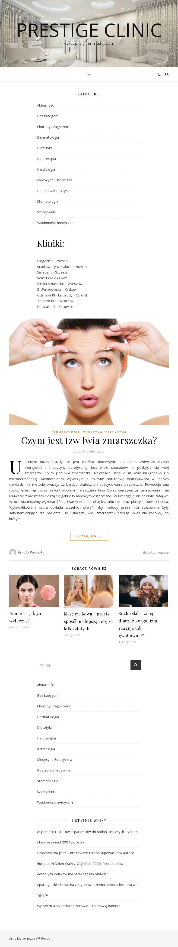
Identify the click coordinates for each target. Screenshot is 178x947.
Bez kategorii (47, 116)
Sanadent (44, 272)
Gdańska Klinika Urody (55, 295)
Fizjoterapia (46, 158)
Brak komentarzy (156, 552)
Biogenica (44, 260)
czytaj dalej (89, 536)
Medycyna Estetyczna (54, 180)
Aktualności (45, 105)
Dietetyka (45, 148)
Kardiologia (46, 169)
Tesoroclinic (46, 300)
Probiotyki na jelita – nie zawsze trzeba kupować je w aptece (85, 852)
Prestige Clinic (89, 29)
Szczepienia (46, 212)
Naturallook (46, 306)
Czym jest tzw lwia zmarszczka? (89, 440)
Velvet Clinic (46, 278)
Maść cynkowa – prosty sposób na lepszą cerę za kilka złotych (88, 621)
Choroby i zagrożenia (53, 126)
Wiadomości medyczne (55, 222)
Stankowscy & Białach (54, 266)
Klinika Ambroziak (50, 283)
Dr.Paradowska (49, 289)
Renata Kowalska (31, 552)
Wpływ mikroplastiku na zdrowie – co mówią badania (78, 905)
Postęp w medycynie (53, 190)
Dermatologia (48, 137)
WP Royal (42, 938)
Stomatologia (47, 201)
